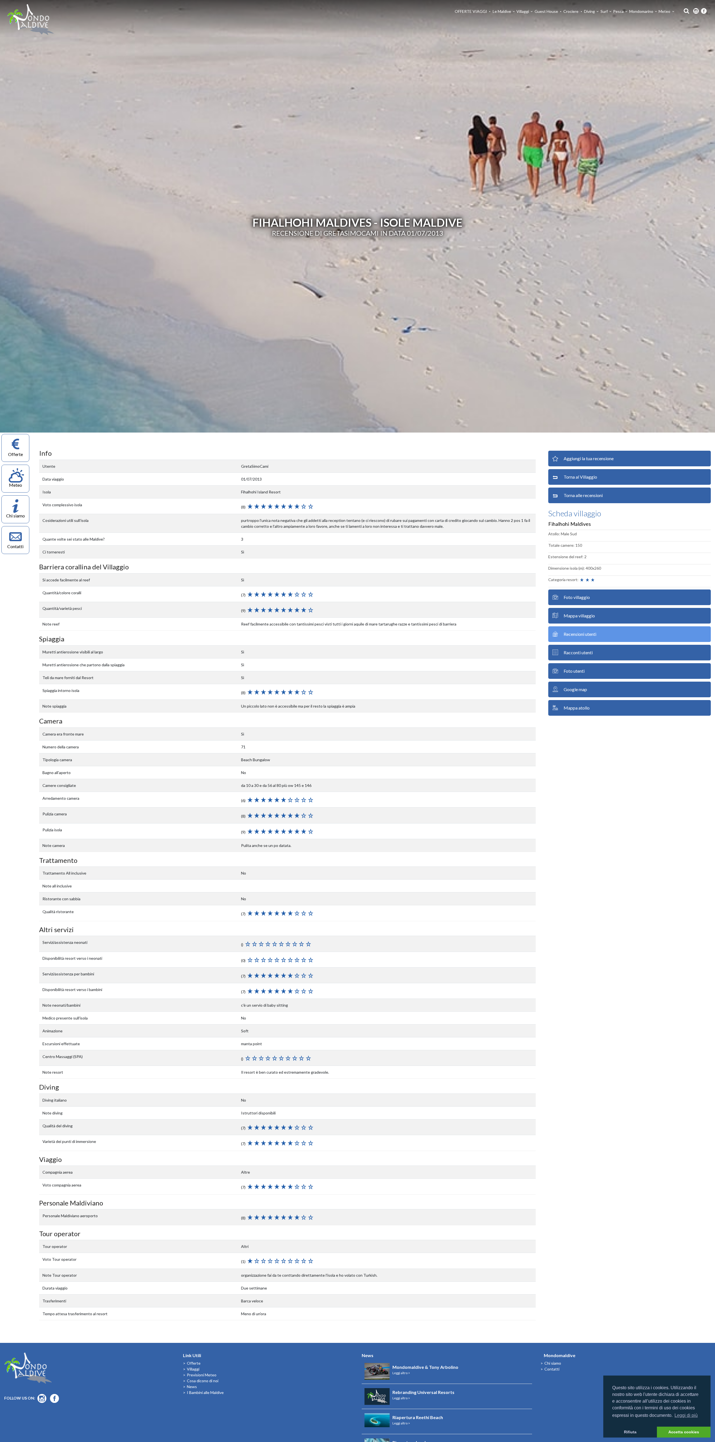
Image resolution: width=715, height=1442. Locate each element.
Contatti (551, 1369)
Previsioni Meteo (201, 1374)
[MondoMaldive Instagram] (696, 11)
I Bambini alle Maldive (205, 1392)
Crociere (570, 11)
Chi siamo (552, 1363)
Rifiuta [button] (630, 1432)
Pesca (618, 11)
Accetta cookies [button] (683, 1432)
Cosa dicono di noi (202, 1380)
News (192, 1386)
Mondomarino (641, 11)
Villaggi (522, 11)
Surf (604, 11)
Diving (589, 11)
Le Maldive (502, 11)
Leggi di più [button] (686, 1415)
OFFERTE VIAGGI (471, 11)
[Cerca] (685, 10)
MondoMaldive (30, 19)
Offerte (194, 1363)
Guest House (546, 11)
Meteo (664, 11)
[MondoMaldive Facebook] (704, 11)
